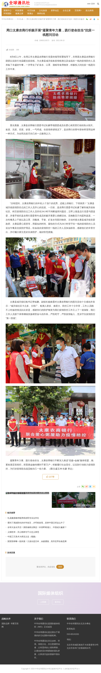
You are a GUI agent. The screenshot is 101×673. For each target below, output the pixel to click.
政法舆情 (90, 10)
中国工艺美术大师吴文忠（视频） (22, 536)
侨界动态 (55, 10)
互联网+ (78, 10)
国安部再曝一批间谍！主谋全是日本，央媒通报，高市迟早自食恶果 (37, 541)
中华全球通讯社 (8, 19)
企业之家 (67, 10)
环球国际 (7, 13)
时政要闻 (19, 10)
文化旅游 (43, 10)
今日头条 (31, 10)
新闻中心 (7, 10)
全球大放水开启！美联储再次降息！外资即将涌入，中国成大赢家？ (37, 527)
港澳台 (30, 13)
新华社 (58, 602)
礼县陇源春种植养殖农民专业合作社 (23, 518)
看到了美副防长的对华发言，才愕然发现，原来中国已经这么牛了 (36, 523)
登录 (60, 567)
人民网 (43, 602)
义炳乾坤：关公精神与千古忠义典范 (23, 532)
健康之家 (19, 13)
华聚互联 (15, 623)
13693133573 (44, 40)
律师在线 (41, 13)
